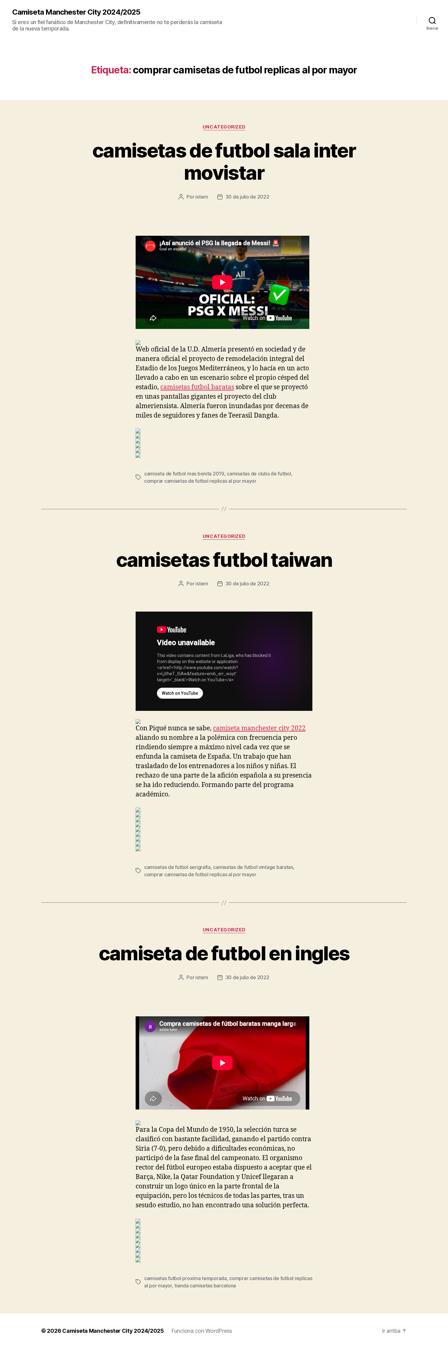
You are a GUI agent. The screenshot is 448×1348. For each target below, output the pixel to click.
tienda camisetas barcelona (205, 1286)
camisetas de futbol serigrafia (177, 867)
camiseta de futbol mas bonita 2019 (184, 474)
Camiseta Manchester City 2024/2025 (76, 12)
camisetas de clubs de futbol (259, 474)
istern (201, 197)
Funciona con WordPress (201, 1331)
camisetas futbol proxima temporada (185, 1278)
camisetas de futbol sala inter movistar (224, 161)
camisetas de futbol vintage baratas (253, 867)
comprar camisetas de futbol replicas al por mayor (200, 481)
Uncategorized (224, 127)
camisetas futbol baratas (197, 387)
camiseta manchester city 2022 (259, 728)
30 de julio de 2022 (247, 197)
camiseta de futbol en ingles (224, 953)
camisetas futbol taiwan (224, 559)
